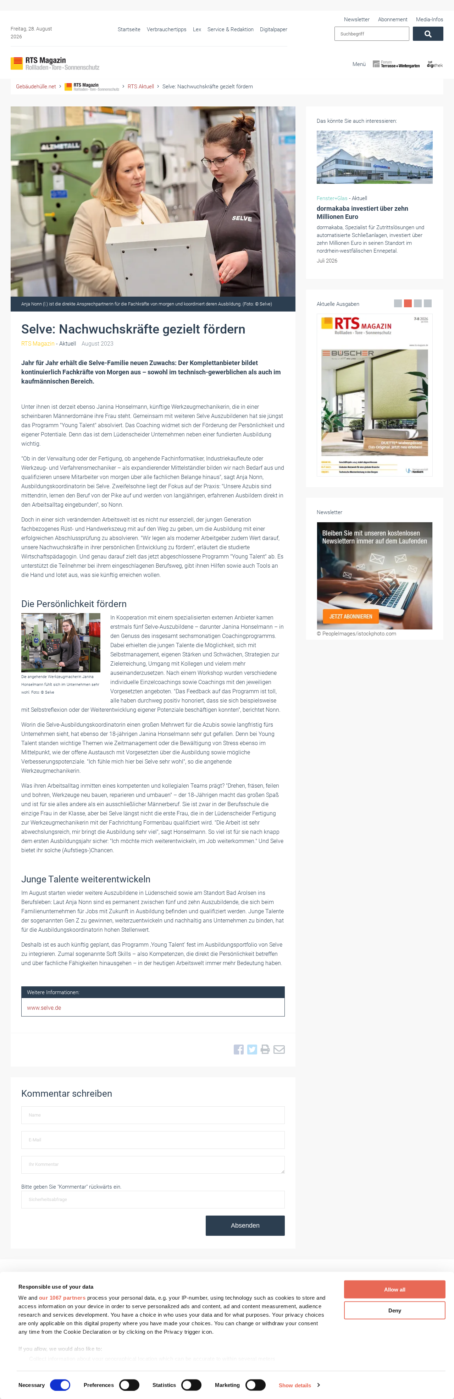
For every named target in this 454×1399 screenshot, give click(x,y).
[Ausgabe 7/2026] (375, 395)
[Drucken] (263, 1050)
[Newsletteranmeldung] (375, 576)
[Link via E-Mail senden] (277, 1050)
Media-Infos (429, 19)
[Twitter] (250, 1050)
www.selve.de (44, 1007)
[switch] (129, 1384)
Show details (295, 1385)
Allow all (394, 1290)
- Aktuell (48, 343)
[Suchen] (428, 34)
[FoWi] (396, 70)
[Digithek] (435, 70)
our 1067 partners (62, 1298)
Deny (394, 1310)
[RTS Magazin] (55, 63)
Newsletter (357, 19)
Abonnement (393, 19)
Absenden (245, 1225)
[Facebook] (237, 1050)
